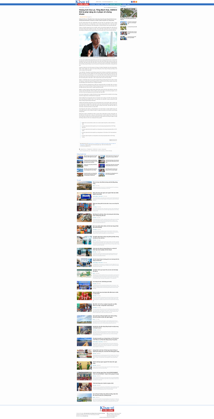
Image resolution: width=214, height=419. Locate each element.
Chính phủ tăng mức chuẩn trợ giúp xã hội (103, 383)
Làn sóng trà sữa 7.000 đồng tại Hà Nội (102, 281)
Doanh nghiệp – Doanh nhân (115, 4)
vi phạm (99, 149)
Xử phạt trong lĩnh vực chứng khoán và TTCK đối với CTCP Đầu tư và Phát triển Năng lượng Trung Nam (90, 161)
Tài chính (98, 4)
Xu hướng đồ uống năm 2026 (132, 26)
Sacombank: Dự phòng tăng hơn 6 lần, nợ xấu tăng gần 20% (132, 22)
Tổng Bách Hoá (89, 149)
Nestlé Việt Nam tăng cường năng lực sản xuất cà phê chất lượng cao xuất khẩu (112, 161)
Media (128, 4)
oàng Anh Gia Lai (83, 149)
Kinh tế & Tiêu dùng (109, 150)
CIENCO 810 (95, 149)
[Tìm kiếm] (129, 2)
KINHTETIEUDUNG (94, 150)
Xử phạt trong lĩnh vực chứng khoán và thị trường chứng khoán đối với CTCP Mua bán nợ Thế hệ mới (90, 174)
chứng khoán (104, 149)
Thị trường (92, 4)
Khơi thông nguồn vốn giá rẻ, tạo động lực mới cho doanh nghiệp (132, 32)
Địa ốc (102, 4)
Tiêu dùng (107, 4)
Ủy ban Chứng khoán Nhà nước (85, 150)
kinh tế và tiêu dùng (102, 150)
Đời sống (124, 4)
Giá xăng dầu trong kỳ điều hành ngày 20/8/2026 (132, 37)
